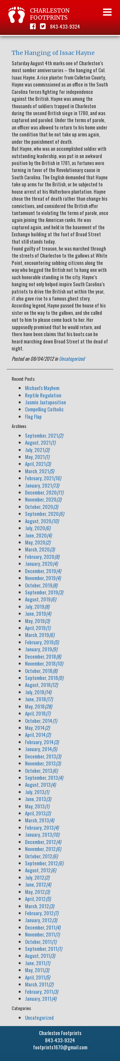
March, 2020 (40, 549)
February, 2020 (42, 556)
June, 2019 (38, 613)
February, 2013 (42, 827)
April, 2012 (38, 898)
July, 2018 (38, 692)
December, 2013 (43, 756)
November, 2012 (43, 848)
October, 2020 (41, 506)
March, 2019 (39, 634)
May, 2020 (37, 542)
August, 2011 (40, 955)
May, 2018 (38, 706)
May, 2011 (37, 969)
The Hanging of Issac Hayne (53, 53)
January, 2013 (42, 834)
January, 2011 (40, 998)
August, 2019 (40, 599)
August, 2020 (42, 521)
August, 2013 (40, 784)
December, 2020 (44, 492)
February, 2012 (41, 913)
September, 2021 (44, 435)
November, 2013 (43, 763)
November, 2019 (43, 577)
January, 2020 (41, 563)
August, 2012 (40, 870)
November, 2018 (44, 663)
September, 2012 (44, 863)
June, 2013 (38, 798)
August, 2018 (41, 684)
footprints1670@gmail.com (60, 1047)
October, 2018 (41, 670)
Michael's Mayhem (42, 387)
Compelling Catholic (44, 409)
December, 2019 (43, 570)
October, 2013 (41, 770)
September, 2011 (43, 948)
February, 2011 (41, 991)
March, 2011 (39, 984)
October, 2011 (40, 941)
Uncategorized (72, 358)
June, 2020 (38, 535)
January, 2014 (41, 748)
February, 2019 (42, 642)
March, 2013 (39, 820)
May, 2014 (37, 727)
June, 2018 (39, 699)
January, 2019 (41, 649)
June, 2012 (38, 884)
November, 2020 (43, 499)
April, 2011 (37, 977)
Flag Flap (33, 416)
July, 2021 (37, 449)
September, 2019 (44, 592)
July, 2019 (37, 606)
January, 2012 (41, 920)
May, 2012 (37, 891)
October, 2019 (41, 585)
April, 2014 (38, 734)
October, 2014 (41, 720)
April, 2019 (37, 627)
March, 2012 (39, 906)
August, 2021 (40, 442)
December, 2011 (42, 927)
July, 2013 (37, 791)
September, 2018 (44, 677)
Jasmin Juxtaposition (45, 402)
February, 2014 (42, 741)
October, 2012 (41, 856)
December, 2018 (43, 656)
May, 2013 (37, 806)
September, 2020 (44, 513)
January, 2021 (42, 485)
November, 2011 (42, 934)
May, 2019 (37, 620)
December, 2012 (43, 841)
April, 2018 (37, 713)
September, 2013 (44, 777)
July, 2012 (37, 877)
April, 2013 (38, 813)
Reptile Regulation (43, 395)
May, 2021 (37, 456)
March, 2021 (39, 471)
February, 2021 (43, 478)
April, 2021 (38, 463)
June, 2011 (37, 962)
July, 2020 (37, 527)
